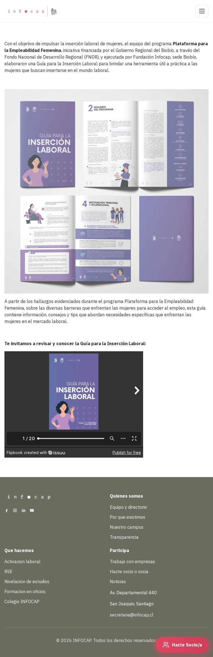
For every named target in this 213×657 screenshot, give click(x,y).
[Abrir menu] (202, 11)
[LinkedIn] (23, 511)
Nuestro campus (126, 527)
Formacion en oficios (24, 591)
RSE (8, 571)
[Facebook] (6, 511)
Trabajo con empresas (132, 561)
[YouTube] (32, 511)
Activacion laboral (22, 561)
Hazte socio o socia (129, 571)
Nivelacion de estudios (26, 581)
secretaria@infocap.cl (131, 615)
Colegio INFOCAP (21, 601)
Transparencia (124, 537)
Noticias (118, 581)
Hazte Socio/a (187, 645)
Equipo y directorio (128, 507)
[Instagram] (15, 511)
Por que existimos (127, 517)
